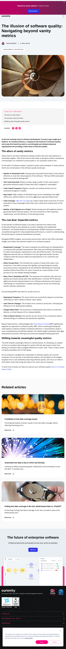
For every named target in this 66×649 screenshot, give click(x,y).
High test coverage (23, 201)
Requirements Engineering (13, 49)
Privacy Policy (29, 638)
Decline (55, 642)
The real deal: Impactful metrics (13, 118)
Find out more (33, 11)
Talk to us (33, 549)
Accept (42, 642)
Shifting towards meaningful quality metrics (16, 121)
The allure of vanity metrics (12, 115)
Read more (9, 430)
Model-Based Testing (41, 324)
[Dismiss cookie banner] (60, 631)
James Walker (11, 43)
